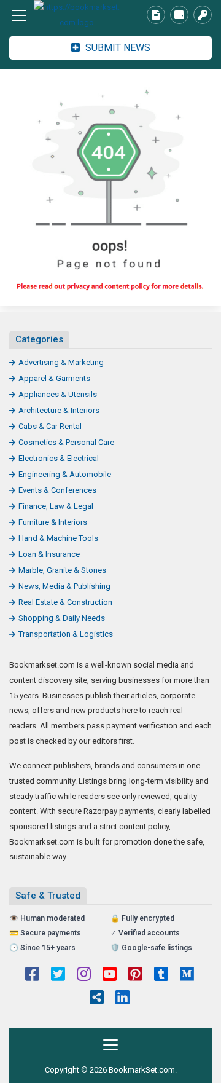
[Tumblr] (161, 975)
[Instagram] (84, 975)
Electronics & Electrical (58, 458)
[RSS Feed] (97, 998)
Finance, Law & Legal (55, 506)
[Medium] (187, 975)
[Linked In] (122, 998)
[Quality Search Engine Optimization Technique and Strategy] (77, 15)
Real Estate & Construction (65, 602)
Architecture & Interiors (58, 410)
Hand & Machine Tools (58, 538)
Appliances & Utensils (57, 394)
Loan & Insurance (49, 554)
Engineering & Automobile (64, 474)
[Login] (202, 15)
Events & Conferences (57, 490)
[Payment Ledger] (179, 15)
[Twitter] (58, 975)
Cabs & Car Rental (50, 426)
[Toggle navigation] (19, 15)
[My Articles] (156, 15)
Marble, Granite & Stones (62, 570)
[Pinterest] (135, 975)
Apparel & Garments (54, 378)
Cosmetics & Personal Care (66, 442)
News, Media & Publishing (64, 586)
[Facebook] (32, 975)
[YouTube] (110, 975)
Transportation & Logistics (65, 634)
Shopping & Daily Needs (61, 618)
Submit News (116, 47)
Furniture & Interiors (52, 522)
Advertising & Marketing (61, 362)
